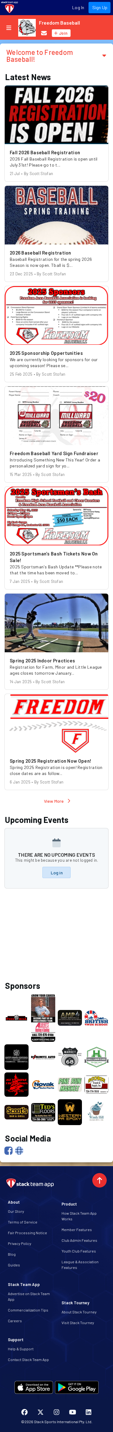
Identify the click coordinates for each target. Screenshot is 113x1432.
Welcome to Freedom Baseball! (39, 55)
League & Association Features (80, 1264)
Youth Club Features (79, 1251)
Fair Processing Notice (27, 1232)
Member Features (77, 1229)
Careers (15, 1320)
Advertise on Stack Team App (29, 1296)
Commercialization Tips (28, 1310)
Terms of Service (22, 1222)
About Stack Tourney (79, 1312)
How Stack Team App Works (79, 1216)
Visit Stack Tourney (78, 1322)
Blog (12, 1254)
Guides (14, 1265)
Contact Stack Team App (28, 1359)
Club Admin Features (79, 1240)
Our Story (16, 1211)
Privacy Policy (19, 1243)
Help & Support (21, 1349)
